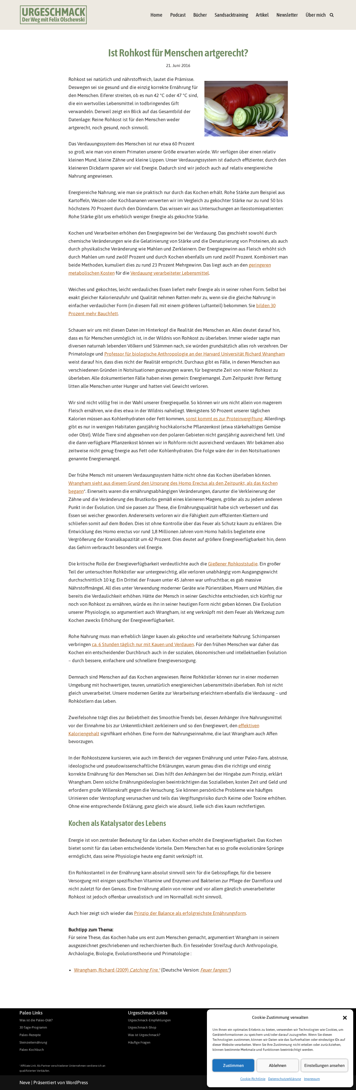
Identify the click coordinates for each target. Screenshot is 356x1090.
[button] (345, 1018)
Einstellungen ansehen (324, 1065)
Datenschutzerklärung (284, 1079)
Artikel (262, 15)
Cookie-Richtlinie (252, 1079)
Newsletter (287, 15)
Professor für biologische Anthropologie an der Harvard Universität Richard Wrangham (194, 354)
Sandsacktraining (231, 15)
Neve (24, 1082)
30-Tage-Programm (33, 1027)
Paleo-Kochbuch (31, 1050)
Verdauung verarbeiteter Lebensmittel (169, 273)
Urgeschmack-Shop (142, 1027)
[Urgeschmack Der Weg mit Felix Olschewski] (53, 15)
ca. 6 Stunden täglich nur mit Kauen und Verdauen (143, 644)
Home (156, 15)
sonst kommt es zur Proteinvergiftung (224, 418)
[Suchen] (332, 15)
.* (214, 970)
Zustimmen (233, 1065)
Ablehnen (277, 1065)
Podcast (178, 15)
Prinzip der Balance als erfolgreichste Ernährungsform (190, 913)
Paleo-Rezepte (30, 1035)
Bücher (200, 15)
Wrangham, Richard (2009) (117, 970)
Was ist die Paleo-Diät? (36, 1020)
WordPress (77, 1082)
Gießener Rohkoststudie (233, 564)
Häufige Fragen (139, 1042)
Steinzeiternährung (33, 1042)
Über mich (316, 15)
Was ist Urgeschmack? (144, 1035)
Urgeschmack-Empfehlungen (149, 1020)
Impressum (312, 1079)
